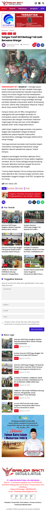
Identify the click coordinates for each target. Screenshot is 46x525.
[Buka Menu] (39, 3)
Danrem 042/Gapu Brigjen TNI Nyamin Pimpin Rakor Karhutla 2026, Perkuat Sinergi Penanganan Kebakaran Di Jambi (12, 250)
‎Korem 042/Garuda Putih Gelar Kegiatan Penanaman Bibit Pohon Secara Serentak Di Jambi (34, 272)
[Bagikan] (42, 45)
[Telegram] (38, 202)
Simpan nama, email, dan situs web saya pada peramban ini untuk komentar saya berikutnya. (22, 323)
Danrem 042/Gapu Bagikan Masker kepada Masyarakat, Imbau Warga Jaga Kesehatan (11, 227)
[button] (35, 3)
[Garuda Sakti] (12, 3)
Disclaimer (24, 502)
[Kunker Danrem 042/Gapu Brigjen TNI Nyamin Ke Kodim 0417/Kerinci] (34, 217)
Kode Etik (15, 502)
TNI (15, 33)
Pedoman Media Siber (23, 505)
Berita (5, 221)
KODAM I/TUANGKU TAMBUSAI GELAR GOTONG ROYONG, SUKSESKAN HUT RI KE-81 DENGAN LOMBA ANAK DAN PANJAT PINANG (34, 250)
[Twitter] (34, 202)
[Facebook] (30, 202)
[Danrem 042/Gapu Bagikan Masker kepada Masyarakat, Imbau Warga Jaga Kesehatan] (12, 217)
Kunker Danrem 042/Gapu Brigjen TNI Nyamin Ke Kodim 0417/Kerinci (32, 227)
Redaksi (7, 502)
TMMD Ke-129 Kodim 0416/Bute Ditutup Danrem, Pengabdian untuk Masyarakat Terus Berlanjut (11, 272)
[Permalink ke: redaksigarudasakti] (4, 45)
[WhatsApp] (42, 202)
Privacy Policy (35, 502)
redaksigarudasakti (13, 44)
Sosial (10, 33)
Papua (4, 33)
